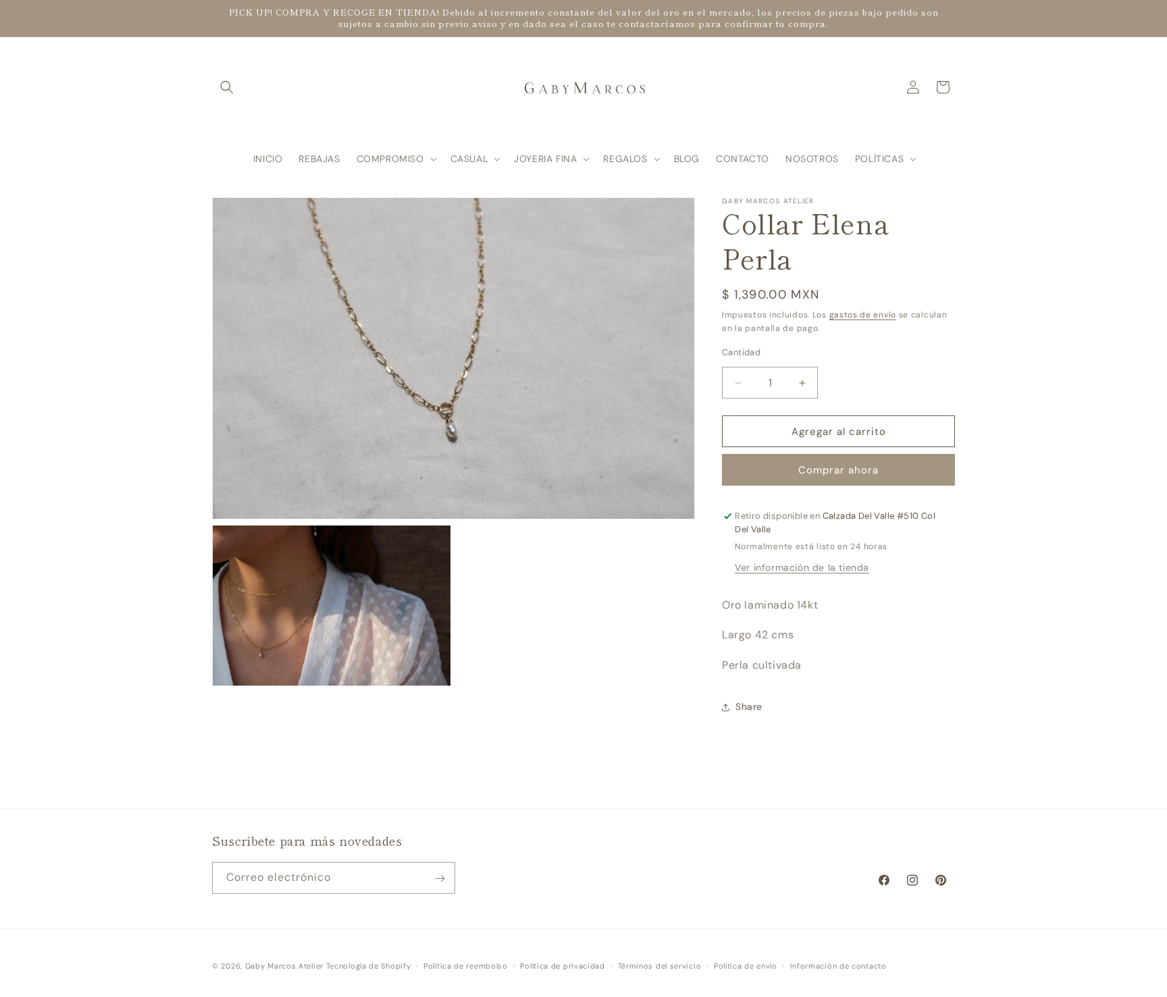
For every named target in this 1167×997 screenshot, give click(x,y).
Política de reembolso (465, 965)
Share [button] (748, 706)
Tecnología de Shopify (368, 966)
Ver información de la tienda (802, 567)
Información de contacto (838, 965)
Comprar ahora (838, 470)
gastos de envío (863, 314)
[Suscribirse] (440, 878)
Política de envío (745, 965)
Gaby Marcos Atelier (284, 966)
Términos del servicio (660, 965)
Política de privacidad (562, 965)
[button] (227, 87)
